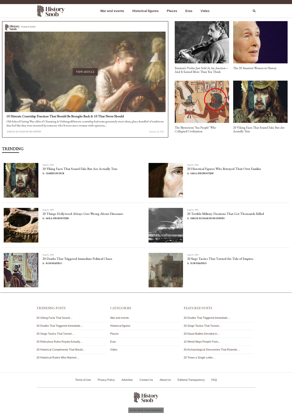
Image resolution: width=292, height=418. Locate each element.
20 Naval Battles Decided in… (202, 333)
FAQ (214, 379)
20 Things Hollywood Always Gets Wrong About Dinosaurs (82, 213)
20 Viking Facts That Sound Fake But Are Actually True (79, 168)
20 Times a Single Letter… (199, 357)
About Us (165, 379)
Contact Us (146, 379)
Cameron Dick (55, 173)
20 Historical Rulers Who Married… (57, 357)
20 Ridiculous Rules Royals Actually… (59, 341)
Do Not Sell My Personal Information (146, 410)
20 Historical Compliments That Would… (60, 349)
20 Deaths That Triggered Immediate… (59, 325)
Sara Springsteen (201, 173)
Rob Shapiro (54, 263)
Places (172, 11)
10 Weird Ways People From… (202, 341)
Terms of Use (83, 379)
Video (205, 11)
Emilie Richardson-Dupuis (24, 131)
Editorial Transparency (191, 379)
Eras (188, 11)
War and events (112, 11)
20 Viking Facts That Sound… (54, 317)
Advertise (127, 379)
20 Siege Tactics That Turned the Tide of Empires (220, 258)
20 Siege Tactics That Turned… (55, 333)
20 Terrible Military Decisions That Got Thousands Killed (225, 213)
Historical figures (145, 11)
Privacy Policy (106, 379)
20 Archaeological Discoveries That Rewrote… (212, 349)
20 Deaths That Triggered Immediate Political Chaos (77, 258)
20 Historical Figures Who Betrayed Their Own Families (224, 168)
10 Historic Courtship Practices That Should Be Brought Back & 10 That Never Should (65, 116)
